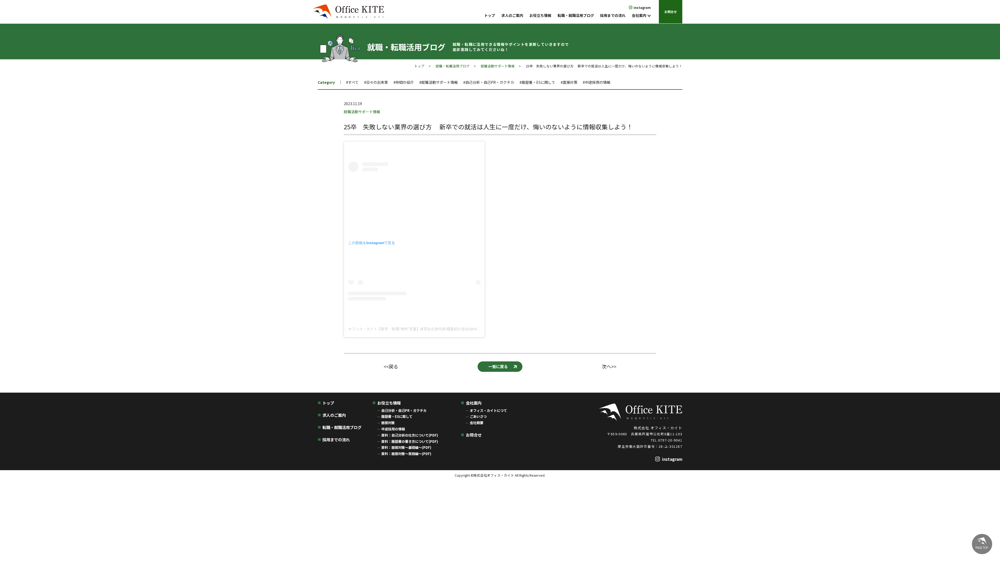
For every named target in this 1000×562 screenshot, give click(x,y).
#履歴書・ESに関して (537, 82)
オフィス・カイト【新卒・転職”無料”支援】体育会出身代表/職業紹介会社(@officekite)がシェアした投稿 (433, 329)
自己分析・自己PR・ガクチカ (404, 410)
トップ (489, 15)
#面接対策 (569, 82)
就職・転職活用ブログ (453, 65)
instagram (642, 7)
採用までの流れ (613, 15)
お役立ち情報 (540, 15)
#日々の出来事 (376, 82)
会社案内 (639, 15)
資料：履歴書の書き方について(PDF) (409, 441)
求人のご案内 (512, 15)
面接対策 (388, 422)
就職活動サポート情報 (498, 65)
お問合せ (670, 11)
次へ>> (609, 366)
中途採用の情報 (393, 428)
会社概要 (476, 422)
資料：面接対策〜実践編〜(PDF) (406, 453)
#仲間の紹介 (403, 82)
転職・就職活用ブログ (576, 15)
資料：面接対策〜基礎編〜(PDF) (406, 447)
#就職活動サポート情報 (438, 82)
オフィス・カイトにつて (488, 410)
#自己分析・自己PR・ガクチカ (488, 82)
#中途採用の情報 (596, 82)
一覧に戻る (498, 366)
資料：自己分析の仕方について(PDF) (409, 435)
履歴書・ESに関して (397, 416)
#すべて (352, 82)
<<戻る (391, 366)
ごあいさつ (478, 416)
